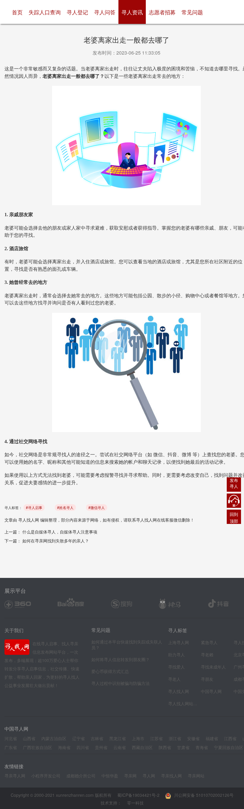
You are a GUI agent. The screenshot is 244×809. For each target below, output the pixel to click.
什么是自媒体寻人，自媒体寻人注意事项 (59, 532)
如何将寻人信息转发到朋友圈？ (120, 659)
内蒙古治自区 (53, 738)
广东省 (10, 747)
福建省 (212, 738)
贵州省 (101, 747)
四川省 (82, 747)
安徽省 (193, 738)
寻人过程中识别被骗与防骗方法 (120, 683)
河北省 (10, 738)
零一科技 (135, 803)
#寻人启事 (34, 507)
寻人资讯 (132, 12)
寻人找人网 (28, 520)
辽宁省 (78, 738)
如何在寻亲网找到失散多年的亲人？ (55, 541)
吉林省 (97, 738)
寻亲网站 (196, 776)
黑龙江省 (117, 738)
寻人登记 (77, 12)
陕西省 (165, 747)
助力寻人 (176, 655)
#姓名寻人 (65, 507)
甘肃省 (183, 747)
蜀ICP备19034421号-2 (138, 795)
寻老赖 (207, 655)
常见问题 (192, 12)
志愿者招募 (162, 12)
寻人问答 (104, 12)
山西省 (29, 738)
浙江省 (175, 738)
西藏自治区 (142, 747)
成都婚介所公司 (81, 776)
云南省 (119, 747)
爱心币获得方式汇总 (110, 671)
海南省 (64, 747)
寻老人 (174, 679)
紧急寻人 (209, 642)
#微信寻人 (96, 507)
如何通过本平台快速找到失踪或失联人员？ (126, 644)
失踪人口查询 (45, 12)
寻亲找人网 (171, 776)
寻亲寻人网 (14, 776)
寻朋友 (207, 679)
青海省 (201, 747)
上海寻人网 (178, 642)
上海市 (138, 738)
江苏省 (156, 738)
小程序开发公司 (45, 776)
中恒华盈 (109, 776)
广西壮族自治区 (37, 747)
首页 (19, 12)
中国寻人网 (211, 691)
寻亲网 (130, 776)
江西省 (230, 738)
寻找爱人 (176, 667)
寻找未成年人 (213, 667)
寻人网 (149, 776)
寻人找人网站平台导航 (183, 703)
